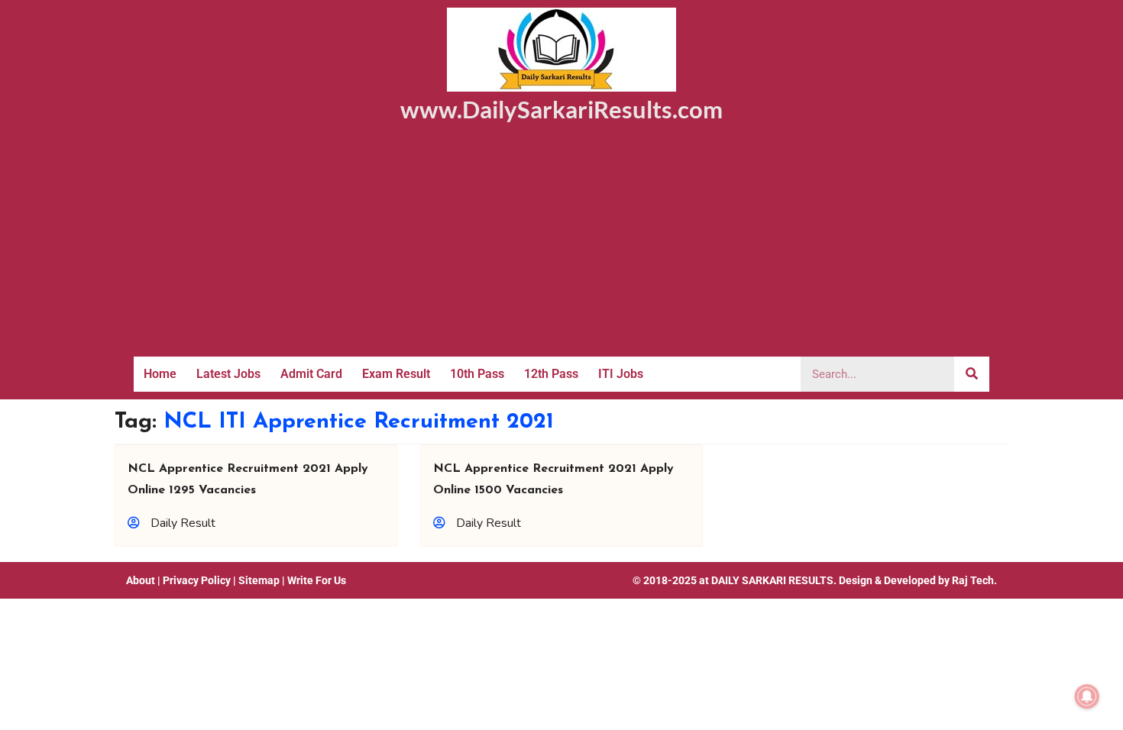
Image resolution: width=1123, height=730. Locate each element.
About (140, 580)
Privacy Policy (197, 580)
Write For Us (316, 580)
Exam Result (396, 374)
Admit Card (311, 374)
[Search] (971, 374)
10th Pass (477, 374)
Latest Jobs (228, 374)
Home (160, 374)
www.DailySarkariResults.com (561, 109)
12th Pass (551, 374)
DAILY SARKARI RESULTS (772, 580)
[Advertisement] (561, 242)
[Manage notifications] (1087, 696)
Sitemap (259, 580)
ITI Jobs (620, 374)
